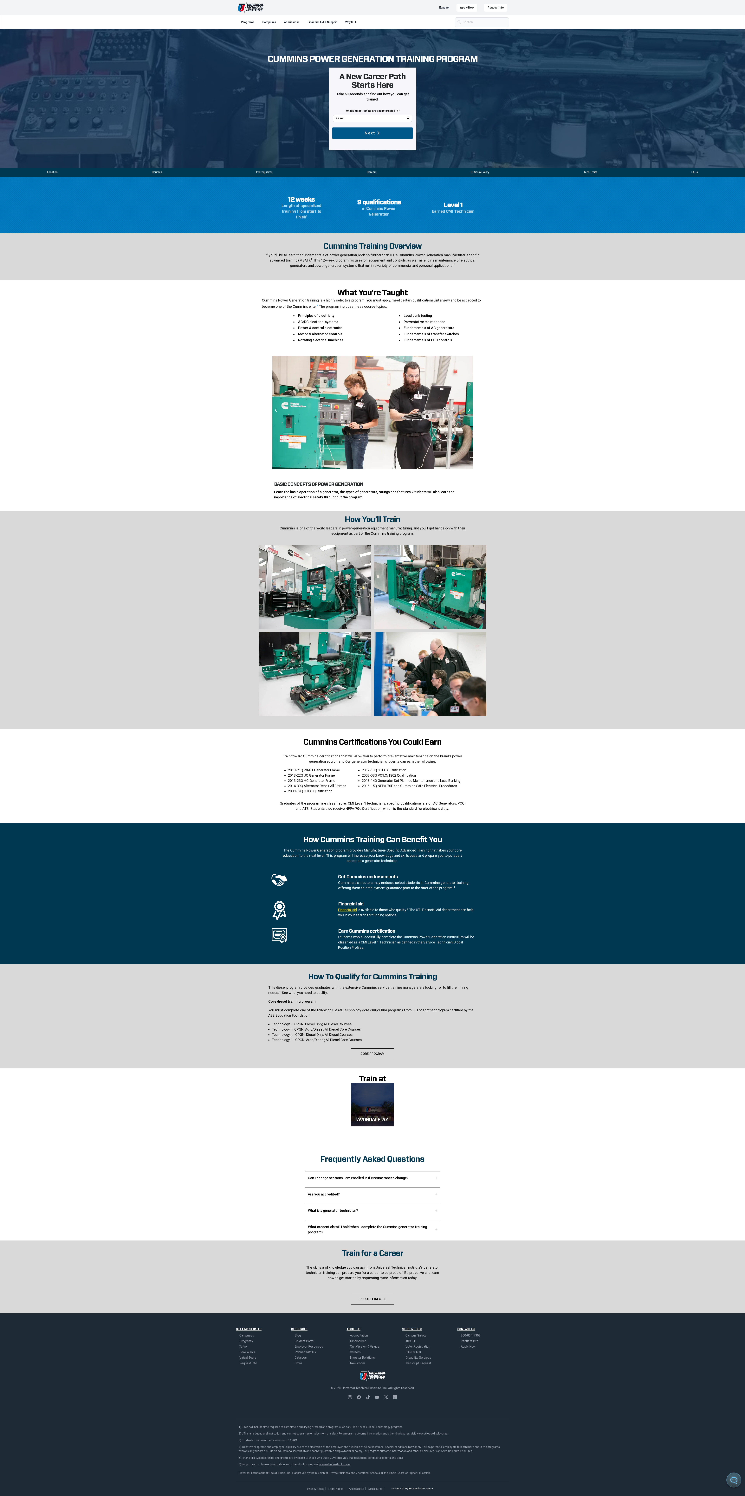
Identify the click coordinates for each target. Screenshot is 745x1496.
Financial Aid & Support (322, 22)
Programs (247, 22)
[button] (276, 410)
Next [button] (370, 133)
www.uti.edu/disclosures (432, 1433)
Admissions (292, 22)
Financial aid (347, 910)
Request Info (496, 7)
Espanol (444, 7)
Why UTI (350, 22)
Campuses (269, 22)
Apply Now (467, 7)
